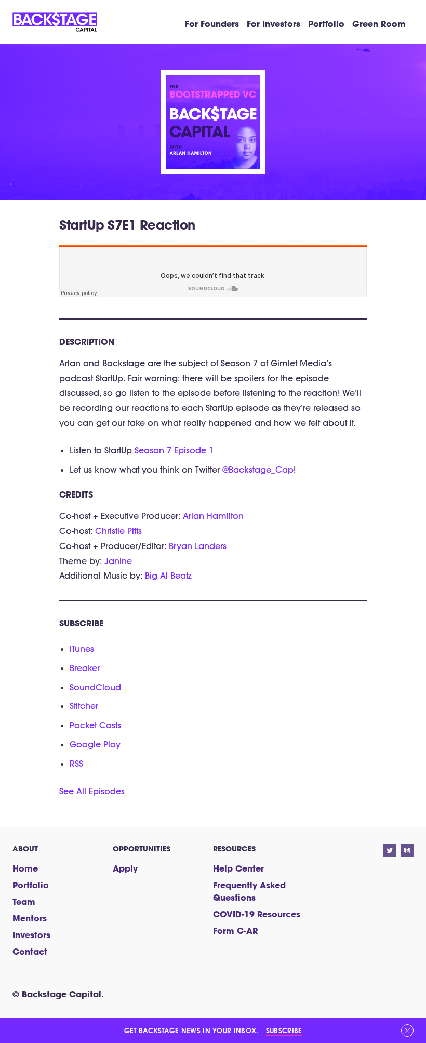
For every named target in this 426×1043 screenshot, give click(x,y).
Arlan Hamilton (213, 516)
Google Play (95, 744)
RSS (76, 763)
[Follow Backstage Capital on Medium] (407, 850)
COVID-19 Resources (256, 913)
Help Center (238, 868)
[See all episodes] (213, 82)
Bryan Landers (198, 546)
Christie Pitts (118, 531)
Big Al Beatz (168, 575)
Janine (118, 561)
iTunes (82, 649)
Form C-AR (235, 930)
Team (23, 901)
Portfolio (326, 23)
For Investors (273, 23)
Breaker (85, 668)
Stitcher (84, 706)
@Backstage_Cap (258, 469)
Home (25, 868)
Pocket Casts (95, 725)
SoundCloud (95, 687)
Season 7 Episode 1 (174, 450)
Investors (31, 934)
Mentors (29, 918)
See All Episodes (92, 791)
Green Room (379, 23)
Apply (125, 868)
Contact (29, 951)
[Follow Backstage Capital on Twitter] (389, 850)
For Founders (212, 23)
